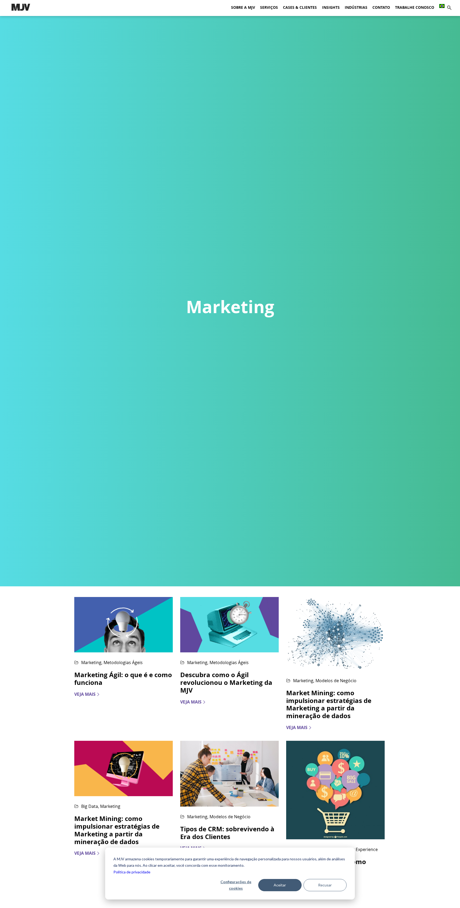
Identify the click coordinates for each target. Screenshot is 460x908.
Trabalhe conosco (414, 7)
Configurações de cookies (235, 885)
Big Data (89, 806)
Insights (331, 7)
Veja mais (85, 694)
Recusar (325, 885)
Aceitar (280, 885)
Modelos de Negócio (335, 681)
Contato (381, 7)
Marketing (91, 662)
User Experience (361, 849)
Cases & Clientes (300, 7)
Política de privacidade (131, 872)
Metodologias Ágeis (123, 662)
